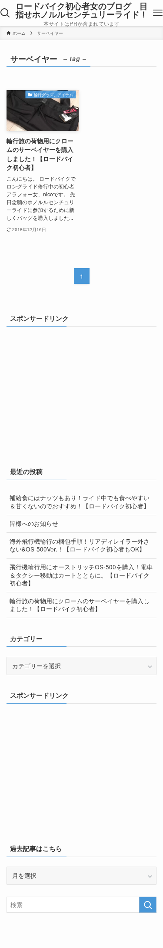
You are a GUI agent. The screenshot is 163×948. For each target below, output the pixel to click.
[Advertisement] (72, 390)
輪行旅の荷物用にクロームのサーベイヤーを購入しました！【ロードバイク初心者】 (80, 605)
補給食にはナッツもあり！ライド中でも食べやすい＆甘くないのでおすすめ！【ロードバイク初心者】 (80, 502)
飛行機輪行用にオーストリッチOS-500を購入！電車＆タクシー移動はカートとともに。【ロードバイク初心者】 (81, 575)
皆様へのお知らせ (34, 523)
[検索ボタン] (5, 13)
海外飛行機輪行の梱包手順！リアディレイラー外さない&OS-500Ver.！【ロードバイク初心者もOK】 (80, 545)
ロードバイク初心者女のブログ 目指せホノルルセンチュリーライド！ (82, 10)
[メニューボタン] (157, 13)
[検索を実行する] (147, 905)
